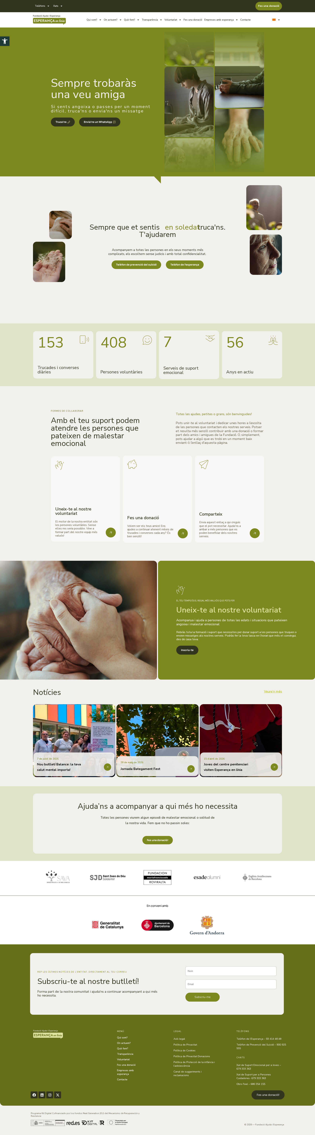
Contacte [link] (245, 20)
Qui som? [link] (92, 20)
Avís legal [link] (179, 1039)
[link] (4, 41)
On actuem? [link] (110, 20)
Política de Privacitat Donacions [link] (192, 1056)
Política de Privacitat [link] (185, 1044)
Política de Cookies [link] (184, 1050)
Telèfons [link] (40, 6)
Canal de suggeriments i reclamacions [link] (188, 1073)
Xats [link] (55, 6)
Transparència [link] (150, 20)
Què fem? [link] (129, 20)
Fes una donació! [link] (268, 1095)
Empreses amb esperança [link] (219, 20)
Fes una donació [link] (193, 20)
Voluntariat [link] (170, 20)
